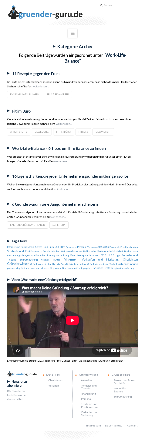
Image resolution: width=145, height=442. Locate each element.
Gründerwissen (18, 264)
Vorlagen (92, 247)
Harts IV (56, 264)
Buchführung (62, 255)
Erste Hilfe (106, 255)
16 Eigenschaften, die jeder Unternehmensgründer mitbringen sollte (70, 176)
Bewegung (42, 131)
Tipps (118, 255)
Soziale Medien (51, 251)
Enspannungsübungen (24, 94)
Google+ (115, 268)
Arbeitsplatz (18, 131)
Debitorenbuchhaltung (94, 251)
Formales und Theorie (89, 387)
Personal (81, 247)
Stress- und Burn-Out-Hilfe (50, 246)
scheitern (59, 224)
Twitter (56, 259)
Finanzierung (77, 255)
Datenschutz (114, 425)
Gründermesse (29, 268)
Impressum (93, 425)
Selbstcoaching (29, 259)
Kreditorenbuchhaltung (43, 255)
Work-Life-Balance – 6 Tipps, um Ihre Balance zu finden (59, 148)
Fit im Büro (21, 111)
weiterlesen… (40, 86)
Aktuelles (103, 246)
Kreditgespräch (84, 268)
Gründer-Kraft (121, 374)
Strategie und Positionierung (24, 251)
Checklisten (130, 259)
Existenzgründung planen (27, 224)
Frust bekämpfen (58, 94)
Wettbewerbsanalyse (71, 251)
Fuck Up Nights (68, 264)
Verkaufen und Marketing (101, 259)
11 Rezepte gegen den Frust (36, 73)
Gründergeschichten (41, 264)
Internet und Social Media (20, 247)
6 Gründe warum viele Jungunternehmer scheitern (55, 204)
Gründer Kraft (101, 268)
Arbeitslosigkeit (115, 251)
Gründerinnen (94, 264)
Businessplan (131, 251)
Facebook (115, 247)
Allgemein (71, 259)
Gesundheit (103, 131)
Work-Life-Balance (65, 268)
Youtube (45, 259)
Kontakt (132, 425)
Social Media (109, 264)
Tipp (52, 268)
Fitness (83, 131)
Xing (18, 268)
